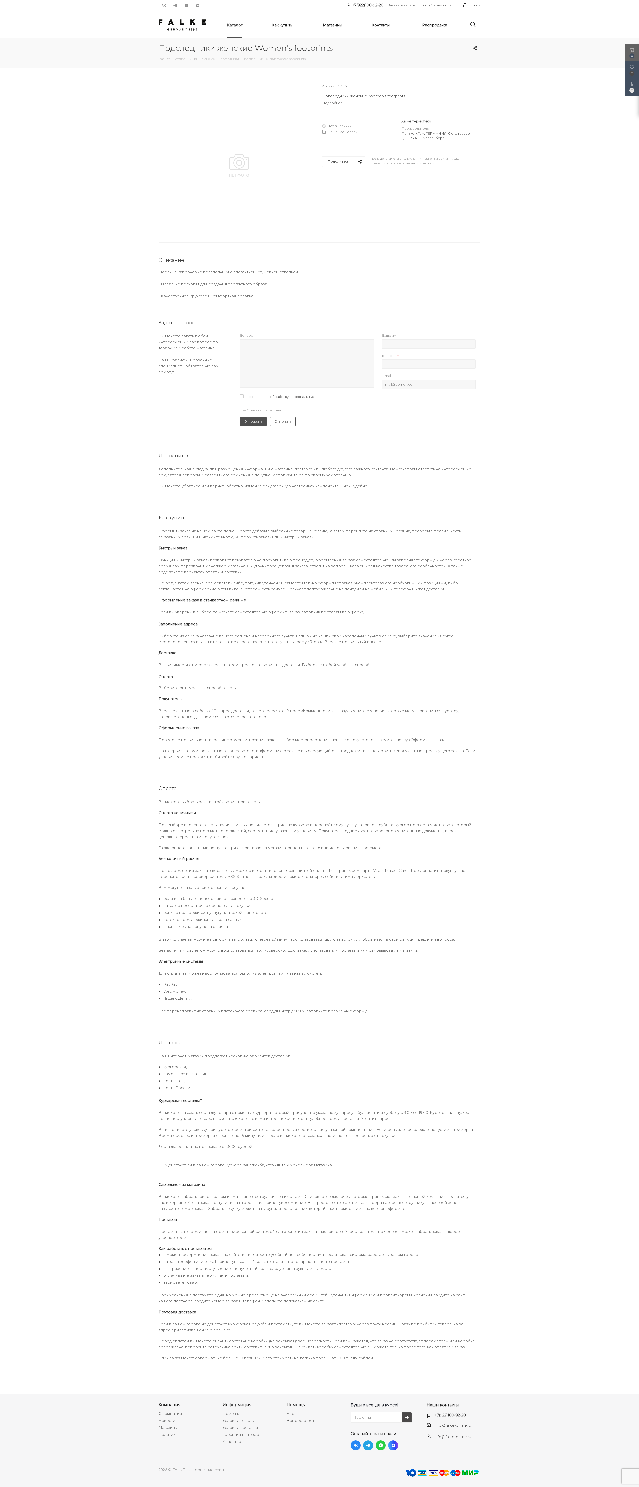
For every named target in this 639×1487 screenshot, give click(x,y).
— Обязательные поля (261, 410)
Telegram (175, 5)
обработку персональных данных (298, 397)
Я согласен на (285, 397)
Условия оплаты (239, 1420)
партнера (183, 1301)
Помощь (231, 1413)
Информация (237, 1404)
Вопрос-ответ (300, 1420)
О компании (170, 1413)
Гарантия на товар (241, 1434)
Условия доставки (240, 1427)
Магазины (168, 1427)
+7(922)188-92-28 (450, 1415)
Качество (232, 1441)
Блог (291, 1413)
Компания (170, 1404)
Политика (168, 1434)
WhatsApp (186, 5)
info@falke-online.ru (439, 5)
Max (197, 5)
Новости (167, 1420)
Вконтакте (164, 5)
